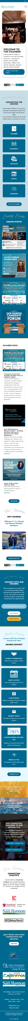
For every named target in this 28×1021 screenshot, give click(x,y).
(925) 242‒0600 (14, 1008)
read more (7, 399)
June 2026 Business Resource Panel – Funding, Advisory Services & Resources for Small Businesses (13, 432)
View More (14, 501)
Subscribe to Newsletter (15, 843)
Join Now (14, 944)
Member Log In (14, 774)
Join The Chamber (14, 204)
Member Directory (14, 558)
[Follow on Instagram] (17, 1019)
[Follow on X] (13, 1019)
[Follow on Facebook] (10, 1019)
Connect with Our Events (12, 72)
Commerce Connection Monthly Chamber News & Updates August (13, 375)
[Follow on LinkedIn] (15, 1019)
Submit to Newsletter (14, 850)
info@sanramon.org (14, 1005)
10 (18, 41)
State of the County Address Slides (11, 484)
